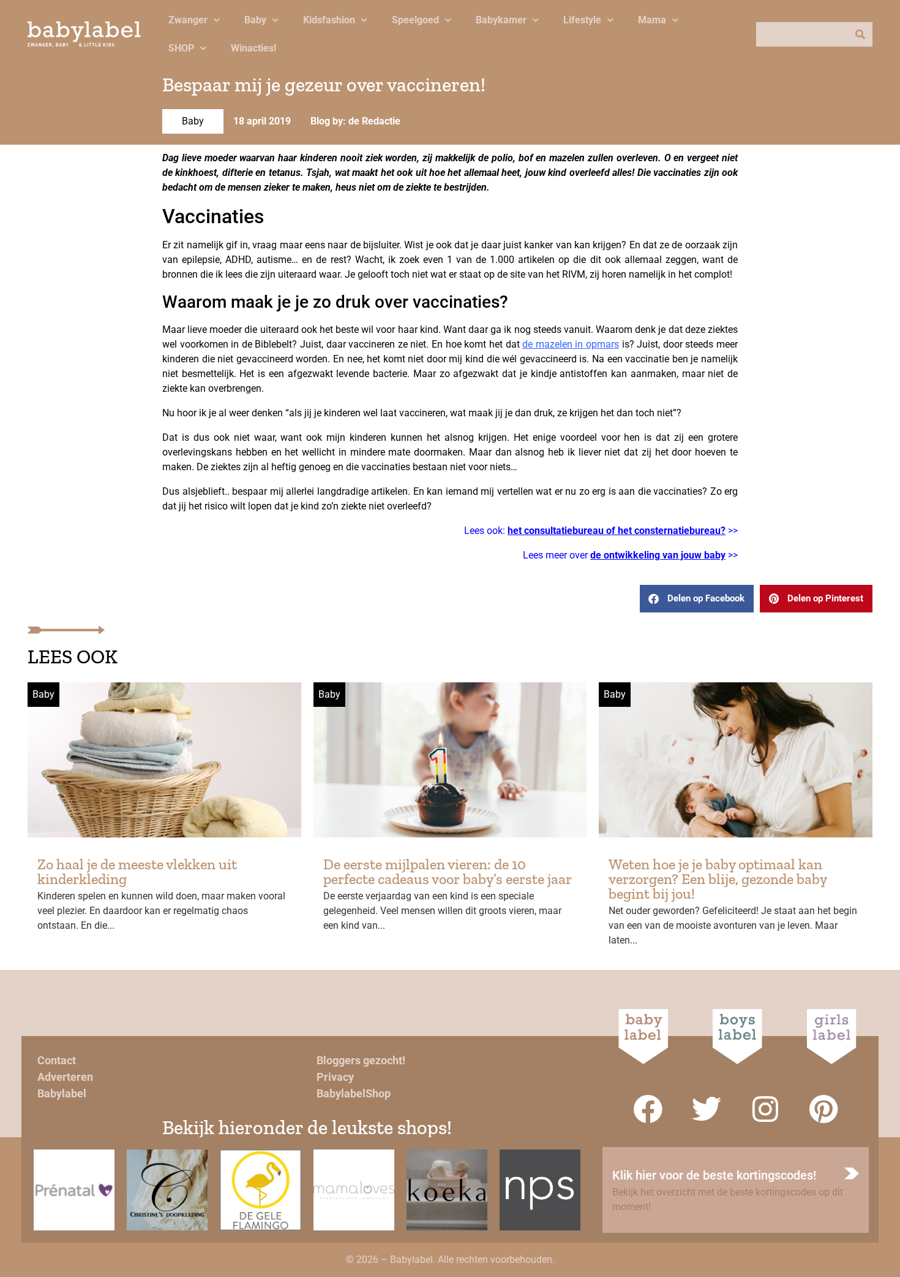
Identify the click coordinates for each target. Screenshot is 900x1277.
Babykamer (501, 20)
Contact (56, 1060)
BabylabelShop (354, 1093)
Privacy (335, 1076)
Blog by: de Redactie (355, 121)
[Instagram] (765, 1109)
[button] (697, 598)
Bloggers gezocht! (361, 1060)
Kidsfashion (329, 20)
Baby (255, 20)
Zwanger (188, 20)
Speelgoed (415, 20)
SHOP (181, 48)
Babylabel (61, 1093)
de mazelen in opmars (570, 344)
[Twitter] (706, 1109)
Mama (652, 20)
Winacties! (253, 48)
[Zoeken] (860, 34)
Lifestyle (582, 20)
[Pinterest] (824, 1109)
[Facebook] (647, 1109)
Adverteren (65, 1076)
